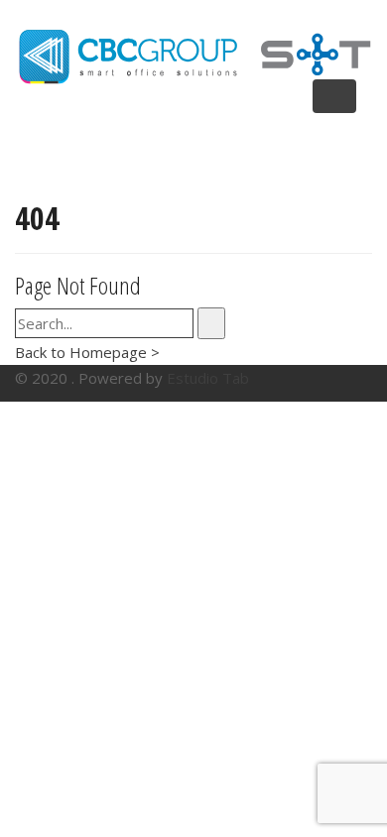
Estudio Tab (208, 378)
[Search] (211, 323)
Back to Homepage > (87, 352)
